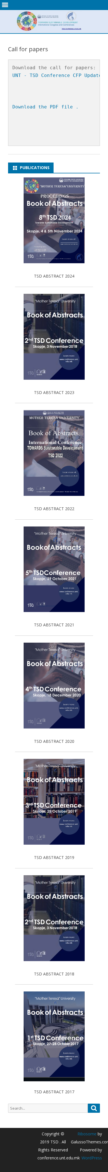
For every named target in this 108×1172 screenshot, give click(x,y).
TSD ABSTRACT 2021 (54, 624)
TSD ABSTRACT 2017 (54, 1091)
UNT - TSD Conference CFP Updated (58, 75)
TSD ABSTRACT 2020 (54, 741)
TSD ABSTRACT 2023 (54, 392)
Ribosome (86, 1134)
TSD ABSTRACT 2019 (54, 857)
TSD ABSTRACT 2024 (54, 276)
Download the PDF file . (45, 107)
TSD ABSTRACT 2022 (54, 508)
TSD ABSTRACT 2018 (54, 974)
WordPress (92, 1158)
